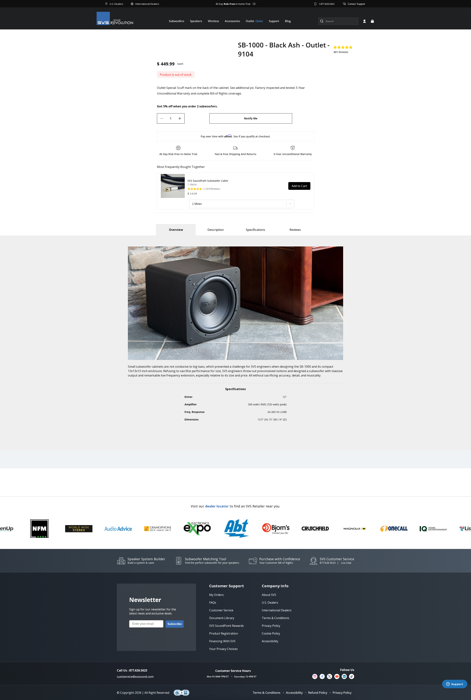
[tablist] (176, 229)
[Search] (321, 21)
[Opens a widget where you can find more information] (454, 684)
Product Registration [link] (223, 633)
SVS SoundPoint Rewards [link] (226, 626)
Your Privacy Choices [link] (223, 649)
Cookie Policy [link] (271, 633)
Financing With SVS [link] (222, 641)
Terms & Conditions (266, 693)
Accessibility (294, 693)
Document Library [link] (221, 618)
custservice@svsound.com (135, 677)
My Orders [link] (216, 595)
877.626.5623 (328, 562)
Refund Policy (317, 693)
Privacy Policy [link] (271, 626)
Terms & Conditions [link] (275, 618)
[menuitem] (176, 21)
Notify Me (250, 118)
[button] (372, 21)
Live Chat (346, 563)
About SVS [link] (269, 595)
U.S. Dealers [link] (270, 602)
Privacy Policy (342, 693)
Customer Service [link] (221, 610)
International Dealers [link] (276, 610)
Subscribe (174, 624)
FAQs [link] (212, 602)
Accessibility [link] (270, 641)
